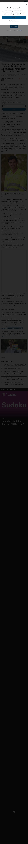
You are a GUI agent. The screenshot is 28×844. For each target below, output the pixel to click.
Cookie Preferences (14, 20)
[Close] (26, 4)
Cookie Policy (21, 14)
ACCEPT (14, 17)
